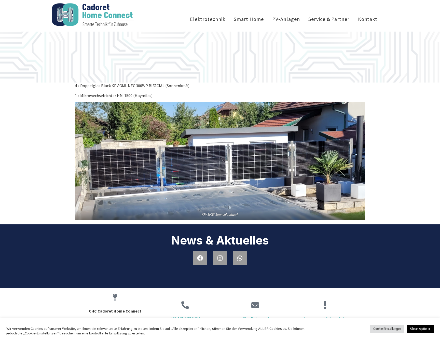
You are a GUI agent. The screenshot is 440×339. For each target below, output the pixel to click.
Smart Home (249, 19)
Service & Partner (328, 19)
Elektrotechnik (207, 19)
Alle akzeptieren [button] (420, 329)
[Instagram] (220, 258)
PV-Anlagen (286, 19)
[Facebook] (200, 258)
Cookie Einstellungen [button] (387, 329)
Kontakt (367, 19)
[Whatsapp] (240, 258)
